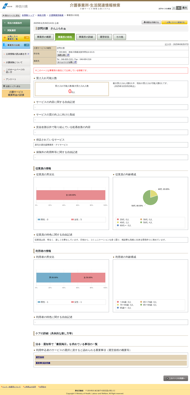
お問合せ (42, 387)
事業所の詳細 (86, 37)
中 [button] (174, 8)
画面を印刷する (152, 22)
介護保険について (14, 62)
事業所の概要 (44, 37)
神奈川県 (41, 15)
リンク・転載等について (11, 387)
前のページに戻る (12, 15)
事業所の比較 (18, 45)
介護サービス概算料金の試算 (16, 93)
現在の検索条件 (14, 23)
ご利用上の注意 (30, 387)
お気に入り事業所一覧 (18, 37)
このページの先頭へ (176, 378)
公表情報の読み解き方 (16, 54)
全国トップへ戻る (13, 86)
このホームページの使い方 (15, 70)
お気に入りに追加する (175, 22)
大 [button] (179, 8)
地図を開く (62, 55)
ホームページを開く (66, 62)
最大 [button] (184, 7)
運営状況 (104, 37)
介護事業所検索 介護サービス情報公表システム (95, 6)
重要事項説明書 (43, 363)
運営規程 (40, 357)
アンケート (11, 79)
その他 (119, 37)
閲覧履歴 (11, 30)
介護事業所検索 (56, 15)
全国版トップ (28, 15)
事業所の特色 (65, 37)
